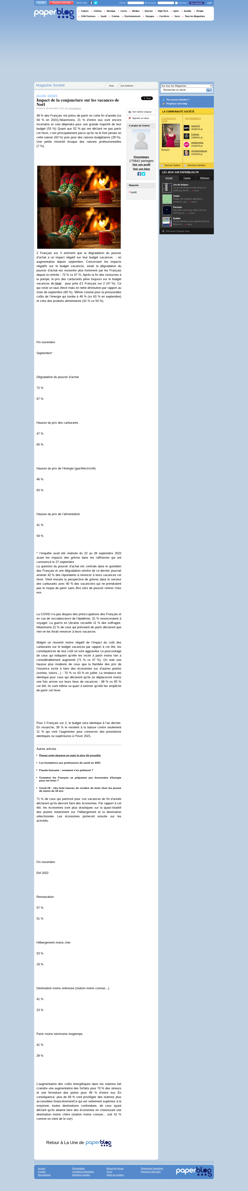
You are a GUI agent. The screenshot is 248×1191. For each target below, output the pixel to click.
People (200, 11)
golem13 (195, 126)
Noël (58, 283)
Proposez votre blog (176, 103)
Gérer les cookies (115, 1175)
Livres (124, 11)
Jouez (196, 190)
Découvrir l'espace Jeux (178, 231)
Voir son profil (141, 164)
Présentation (78, 1168)
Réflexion (205, 178)
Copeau (195, 134)
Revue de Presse (115, 1168)
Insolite (187, 11)
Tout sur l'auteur (172, 165)
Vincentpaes (75, 108)
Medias (136, 11)
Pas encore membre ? (177, 99)
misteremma (197, 142)
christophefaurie (199, 151)
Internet (149, 11)
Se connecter (197, 3)
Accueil (41, 3)
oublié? (209, 3)
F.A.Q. (109, 1172)
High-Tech (163, 11)
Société (134, 191)
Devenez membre (196, 165)
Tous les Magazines (195, 16)
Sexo (177, 16)
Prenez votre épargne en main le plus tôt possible (70, 755)
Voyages (149, 16)
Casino (187, 178)
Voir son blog (141, 168)
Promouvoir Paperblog (152, 1168)
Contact (42, 1172)
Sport (176, 11)
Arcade (169, 178)
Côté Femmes (88, 16)
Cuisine (115, 16)
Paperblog (54, 13)
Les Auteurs (127, 85)
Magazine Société (50, 85)
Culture (85, 11)
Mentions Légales (81, 1175)
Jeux (111, 85)
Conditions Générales (83, 1172)
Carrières (164, 16)
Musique (111, 11)
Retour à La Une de (65, 1142)
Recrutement (44, 1175)
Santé (104, 16)
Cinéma (98, 11)
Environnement (132, 16)
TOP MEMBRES (193, 118)
